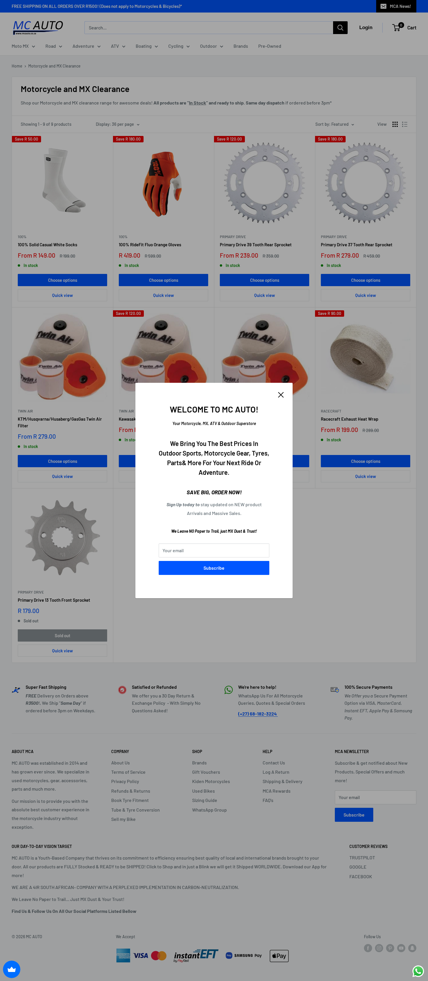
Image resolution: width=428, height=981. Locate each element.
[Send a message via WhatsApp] (418, 971)
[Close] (281, 394)
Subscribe (214, 568)
